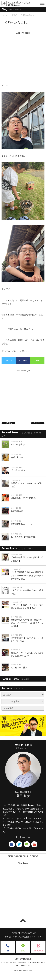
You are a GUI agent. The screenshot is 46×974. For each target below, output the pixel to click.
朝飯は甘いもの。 (19, 457)
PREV (9, 423)
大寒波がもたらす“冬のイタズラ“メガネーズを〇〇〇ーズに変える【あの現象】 (27, 623)
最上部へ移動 (23, 921)
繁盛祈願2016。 (18, 511)
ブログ (14, 15)
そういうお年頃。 (19, 444)
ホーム (5, 15)
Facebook (23, 360)
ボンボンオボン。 (19, 470)
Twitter (9, 360)
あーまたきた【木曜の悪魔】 (24, 537)
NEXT (37, 423)
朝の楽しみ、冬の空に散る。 (24, 498)
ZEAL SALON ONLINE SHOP (23, 856)
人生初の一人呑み (19, 667)
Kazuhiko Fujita (27, 970)
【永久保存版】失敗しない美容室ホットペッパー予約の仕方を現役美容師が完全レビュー (27, 575)
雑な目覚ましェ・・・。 (22, 524)
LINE (37, 360)
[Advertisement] (23, 58)
